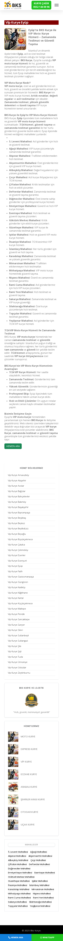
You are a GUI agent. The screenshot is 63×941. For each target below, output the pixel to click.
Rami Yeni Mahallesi (43, 897)
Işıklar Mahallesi (40, 880)
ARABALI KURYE (29, 787)
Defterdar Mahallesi (39, 864)
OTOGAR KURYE (29, 812)
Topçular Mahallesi (18, 905)
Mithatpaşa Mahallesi (19, 893)
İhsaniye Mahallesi (17, 885)
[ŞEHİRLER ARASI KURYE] (13, 799)
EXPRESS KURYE (29, 749)
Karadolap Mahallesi (18, 889)
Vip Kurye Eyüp (17, 22)
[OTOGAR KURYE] (13, 812)
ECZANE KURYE (29, 774)
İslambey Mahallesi (39, 885)
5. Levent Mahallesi (18, 851)
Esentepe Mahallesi (44, 872)
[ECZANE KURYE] (13, 774)
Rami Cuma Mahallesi (19, 897)
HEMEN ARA (13, 446)
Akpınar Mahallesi (17, 855)
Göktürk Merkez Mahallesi (21, 876)
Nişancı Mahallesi (42, 893)
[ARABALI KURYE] (13, 787)
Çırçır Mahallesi (38, 860)
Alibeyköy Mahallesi (18, 860)
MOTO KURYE (28, 736)
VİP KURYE (26, 761)
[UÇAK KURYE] (13, 825)
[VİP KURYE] (13, 762)
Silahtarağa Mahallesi (40, 901)
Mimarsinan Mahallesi (43, 889)
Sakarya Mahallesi (17, 901)
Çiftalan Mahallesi (17, 864)
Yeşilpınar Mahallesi (40, 905)
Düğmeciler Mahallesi (19, 868)
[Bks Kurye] (12, 4)
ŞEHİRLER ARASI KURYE (33, 799)
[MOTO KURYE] (13, 736)
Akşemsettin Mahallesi (40, 855)
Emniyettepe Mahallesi (20, 872)
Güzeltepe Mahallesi (19, 880)
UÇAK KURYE (28, 824)
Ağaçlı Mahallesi (38, 851)
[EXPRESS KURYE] (13, 749)
